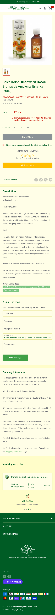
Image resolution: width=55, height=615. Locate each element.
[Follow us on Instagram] (9, 576)
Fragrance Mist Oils (11, 290)
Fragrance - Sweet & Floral (39, 287)
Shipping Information (14, 451)
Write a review (27, 165)
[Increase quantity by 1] (28, 127)
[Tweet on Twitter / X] (46, 179)
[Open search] (40, 8)
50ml (6, 287)
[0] (50, 8)
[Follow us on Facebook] (4, 576)
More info (47, 485)
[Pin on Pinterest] (41, 179)
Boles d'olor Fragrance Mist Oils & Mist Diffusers (25, 97)
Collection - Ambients (18, 287)
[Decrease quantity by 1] (14, 127)
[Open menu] (4, 8)
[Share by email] (50, 179)
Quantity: (6, 127)
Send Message (15, 357)
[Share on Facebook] (36, 179)
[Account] (45, 8)
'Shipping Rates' (16, 610)
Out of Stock (27, 137)
